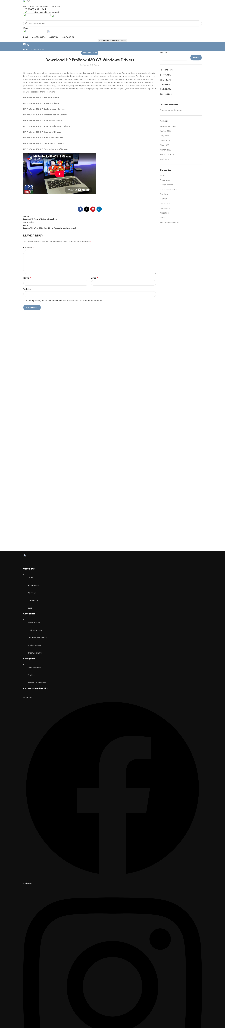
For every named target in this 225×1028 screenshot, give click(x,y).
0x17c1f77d (165, 80)
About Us (32, 593)
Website (27, 289)
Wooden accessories (169, 222)
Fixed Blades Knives (37, 638)
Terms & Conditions (37, 683)
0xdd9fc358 (165, 89)
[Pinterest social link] (92, 209)
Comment (28, 247)
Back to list (28, 222)
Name (27, 278)
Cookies (31, 675)
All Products (33, 585)
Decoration (165, 180)
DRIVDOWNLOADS (37, 50)
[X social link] (86, 209)
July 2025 (164, 136)
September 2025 (168, 126)
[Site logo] (37, 17)
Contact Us (33, 600)
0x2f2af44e (165, 75)
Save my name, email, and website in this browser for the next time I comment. (64, 300)
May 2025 (164, 145)
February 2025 (167, 154)
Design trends (166, 185)
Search (163, 52)
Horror (163, 199)
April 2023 (164, 159)
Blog (162, 175)
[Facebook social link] (80, 209)
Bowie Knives (34, 622)
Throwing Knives (35, 653)
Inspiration (165, 203)
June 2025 (165, 140)
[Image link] (43, 559)
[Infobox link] (112, 9)
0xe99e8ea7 (165, 84)
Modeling (164, 213)
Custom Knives (35, 630)
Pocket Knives (34, 645)
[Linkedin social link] (99, 209)
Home (25, 50)
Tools (162, 217)
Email (94, 278)
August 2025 (165, 131)
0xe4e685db (166, 94)
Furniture (164, 194)
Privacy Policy (34, 667)
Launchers (165, 208)
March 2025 (165, 150)
